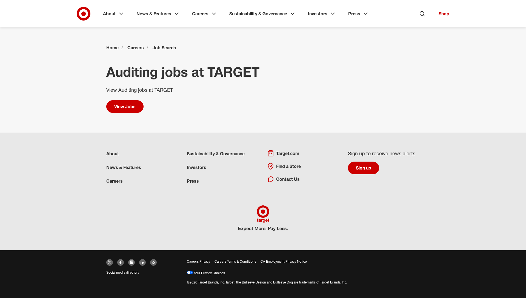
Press (354, 13)
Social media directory (122, 272)
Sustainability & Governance (258, 13)
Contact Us (288, 179)
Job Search (164, 47)
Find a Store (288, 166)
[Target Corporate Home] (83, 14)
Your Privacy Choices (209, 273)
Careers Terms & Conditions (235, 261)
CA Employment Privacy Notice (284, 261)
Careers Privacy (198, 261)
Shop (444, 13)
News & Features (153, 13)
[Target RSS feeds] (153, 262)
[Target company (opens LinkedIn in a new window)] (142, 262)
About (109, 13)
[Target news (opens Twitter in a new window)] (109, 262)
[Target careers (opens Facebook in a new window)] (120, 262)
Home (112, 47)
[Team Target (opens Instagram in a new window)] (131, 262)
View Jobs (125, 106)
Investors (317, 13)
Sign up (363, 168)
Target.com (287, 153)
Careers (200, 13)
